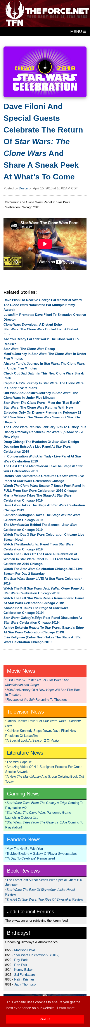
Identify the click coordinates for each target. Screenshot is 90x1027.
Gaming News (23, 794)
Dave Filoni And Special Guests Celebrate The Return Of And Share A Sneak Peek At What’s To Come (43, 141)
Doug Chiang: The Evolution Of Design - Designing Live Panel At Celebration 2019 (42, 446)
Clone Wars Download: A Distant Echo (32, 324)
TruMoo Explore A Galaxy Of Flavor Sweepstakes (42, 853)
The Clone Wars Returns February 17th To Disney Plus (44, 427)
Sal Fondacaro (24, 974)
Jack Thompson (25, 984)
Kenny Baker (23, 969)
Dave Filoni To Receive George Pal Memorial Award (42, 300)
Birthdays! (18, 933)
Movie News (21, 671)
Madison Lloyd (24, 950)
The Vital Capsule (19, 762)
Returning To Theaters (37, 699)
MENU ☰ (78, 31)
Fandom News (23, 839)
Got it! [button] (45, 1019)
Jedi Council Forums (30, 911)
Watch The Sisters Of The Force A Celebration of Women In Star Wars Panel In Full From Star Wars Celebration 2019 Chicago (41, 559)
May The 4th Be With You (25, 848)
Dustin (23, 188)
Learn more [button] (66, 1008)
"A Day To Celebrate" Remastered (31, 858)
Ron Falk (20, 965)
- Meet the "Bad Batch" (42, 402)
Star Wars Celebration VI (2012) (36, 955)
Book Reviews (23, 871)
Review (45, 899)
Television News (25, 712)
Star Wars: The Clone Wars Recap (29, 349)
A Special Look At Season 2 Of (33, 740)
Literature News (25, 753)
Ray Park (21, 960)
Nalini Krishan (24, 979)
